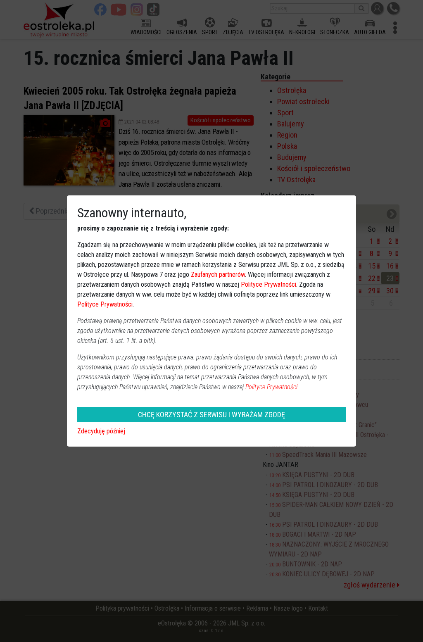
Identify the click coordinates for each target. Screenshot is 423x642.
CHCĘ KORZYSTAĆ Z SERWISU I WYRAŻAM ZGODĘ (211, 414)
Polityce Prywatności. (272, 387)
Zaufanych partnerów (218, 274)
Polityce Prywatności (268, 284)
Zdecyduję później (101, 431)
